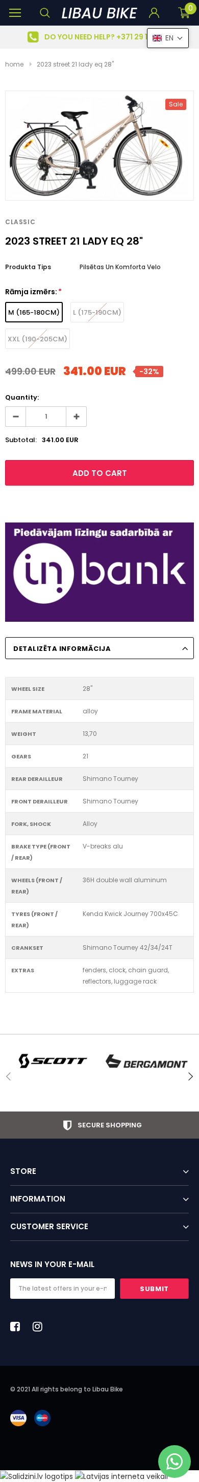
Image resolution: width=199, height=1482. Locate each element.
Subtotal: (21, 440)
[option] (99, 37)
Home (14, 64)
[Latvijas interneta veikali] (121, 1476)
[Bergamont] (147, 1061)
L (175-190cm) (97, 312)
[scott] (52, 1061)
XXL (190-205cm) (37, 339)
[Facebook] (18, 1326)
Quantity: (22, 397)
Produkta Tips (28, 267)
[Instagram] (40, 1326)
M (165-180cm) (34, 312)
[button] (167, 38)
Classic (20, 221)
